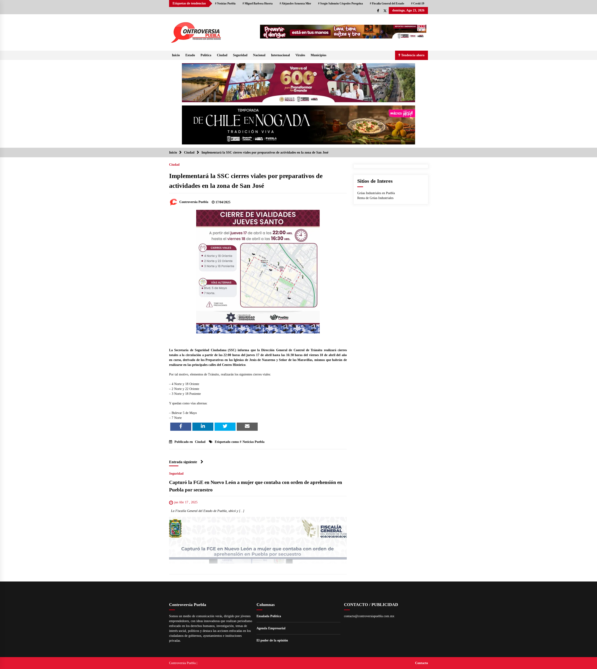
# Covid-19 (417, 3)
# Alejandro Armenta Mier (295, 3)
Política (206, 55)
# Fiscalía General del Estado (387, 3)
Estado (190, 55)
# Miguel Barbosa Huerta (258, 3)
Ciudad (222, 55)
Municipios (318, 55)
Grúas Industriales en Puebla (376, 193)
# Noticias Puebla (225, 3)
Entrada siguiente (183, 462)
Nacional (259, 55)
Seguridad (240, 55)
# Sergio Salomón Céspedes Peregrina (340, 3)
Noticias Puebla (253, 442)
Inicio (176, 55)
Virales (300, 55)
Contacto (421, 663)
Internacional (280, 55)
